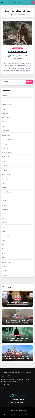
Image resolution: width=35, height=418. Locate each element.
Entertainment (17, 48)
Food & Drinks (6, 174)
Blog (3, 109)
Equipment (5, 157)
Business (5, 113)
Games (4, 183)
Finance (4, 170)
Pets (3, 231)
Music (4, 218)
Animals (4, 95)
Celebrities (5, 131)
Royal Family (6, 236)
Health (4, 187)
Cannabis (5, 122)
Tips (3, 249)
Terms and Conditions (10, 415)
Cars (3, 126)
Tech (3, 244)
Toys (3, 253)
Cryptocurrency (7, 139)
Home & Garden (7, 192)
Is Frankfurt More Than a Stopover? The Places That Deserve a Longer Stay (17, 358)
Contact (28, 415)
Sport (3, 240)
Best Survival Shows (17, 52)
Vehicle (4, 266)
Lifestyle (5, 201)
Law (3, 196)
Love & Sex (5, 205)
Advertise (22, 415)
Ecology (4, 144)
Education (5, 148)
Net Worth (5, 222)
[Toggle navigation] (2, 2)
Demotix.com (17, 399)
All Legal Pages (12, 410)
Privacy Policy (23, 410)
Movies (4, 214)
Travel (4, 257)
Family (4, 161)
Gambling (5, 179)
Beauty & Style (6, 104)
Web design (5, 271)
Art (3, 100)
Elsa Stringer (14, 56)
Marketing (5, 209)
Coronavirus (6, 135)
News (3, 227)
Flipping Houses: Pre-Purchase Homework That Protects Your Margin (17, 304)
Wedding (4, 275)
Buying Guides (6, 117)
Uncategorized (6, 262)
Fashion (4, 166)
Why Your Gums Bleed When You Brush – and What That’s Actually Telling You (17, 322)
